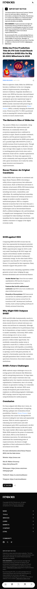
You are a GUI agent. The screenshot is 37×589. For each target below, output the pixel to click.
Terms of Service (18, 505)
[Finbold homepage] (18, 497)
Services (6, 518)
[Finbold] (9, 2)
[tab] (5, 585)
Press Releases (8, 80)
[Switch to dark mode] (32, 2)
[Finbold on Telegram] (11, 542)
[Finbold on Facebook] (4, 542)
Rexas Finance (22, 413)
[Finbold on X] (7, 542)
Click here (12, 30)
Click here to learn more (14, 567)
